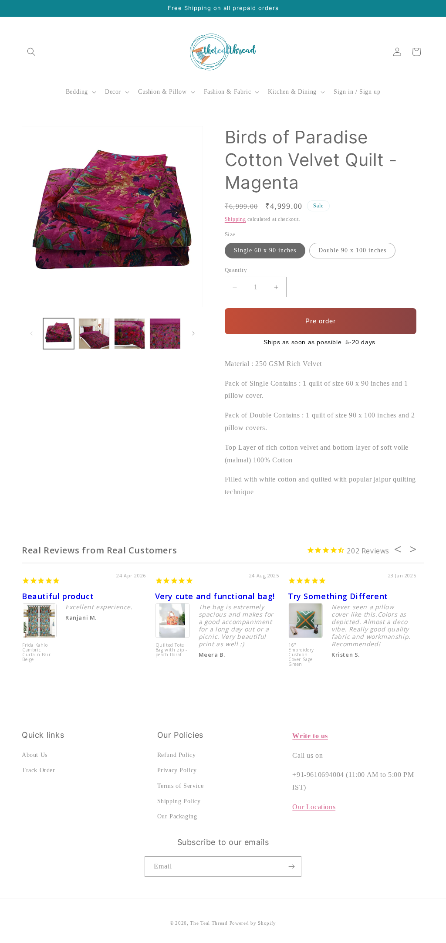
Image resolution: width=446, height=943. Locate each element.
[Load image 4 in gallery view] (164, 333)
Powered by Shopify (253, 923)
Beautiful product (58, 596)
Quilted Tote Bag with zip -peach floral (171, 650)
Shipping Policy (179, 801)
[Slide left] (31, 333)
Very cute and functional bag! (215, 596)
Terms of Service (180, 786)
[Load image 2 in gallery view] (93, 333)
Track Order (38, 770)
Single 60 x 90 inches (265, 250)
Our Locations (313, 807)
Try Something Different (338, 596)
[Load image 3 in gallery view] (129, 333)
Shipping (235, 219)
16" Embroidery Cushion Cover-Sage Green (301, 655)
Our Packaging (177, 816)
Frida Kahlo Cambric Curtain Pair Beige (36, 652)
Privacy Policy (177, 770)
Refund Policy (176, 755)
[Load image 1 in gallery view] (58, 333)
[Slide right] (193, 333)
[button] (31, 51)
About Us (34, 755)
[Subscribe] (291, 866)
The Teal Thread (209, 923)
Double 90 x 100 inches (352, 250)
